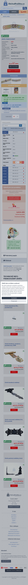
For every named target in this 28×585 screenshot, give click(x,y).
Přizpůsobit (14, 301)
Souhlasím (14, 298)
